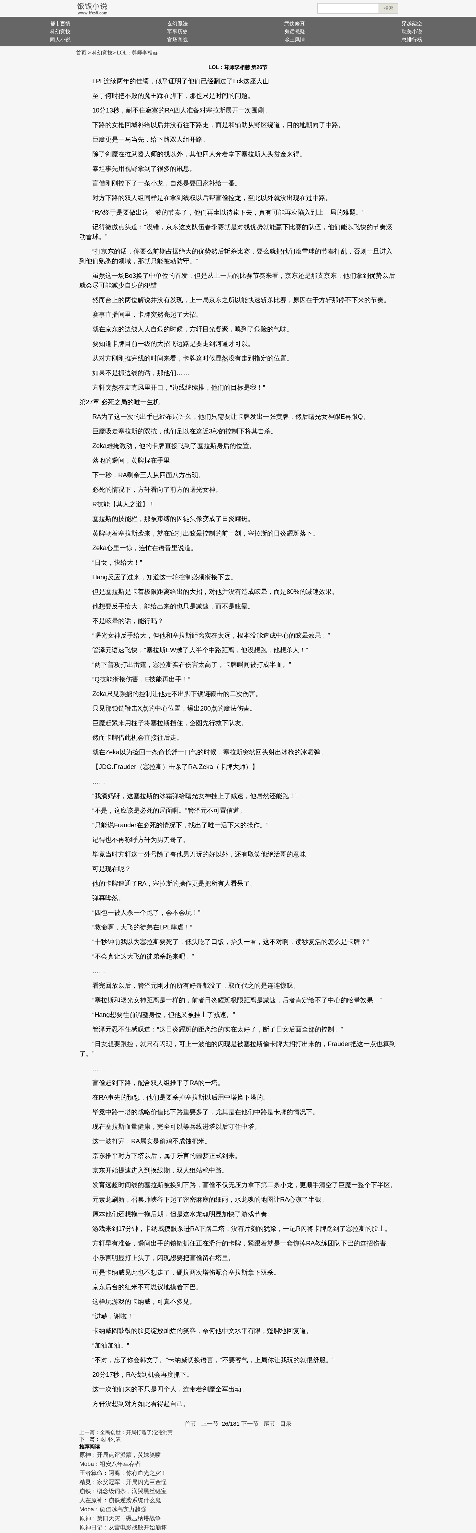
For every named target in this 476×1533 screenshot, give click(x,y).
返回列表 (110, 1439)
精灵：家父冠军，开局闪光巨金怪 (123, 1482)
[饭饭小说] (92, 8)
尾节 (269, 1424)
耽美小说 (412, 31)
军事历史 (177, 31)
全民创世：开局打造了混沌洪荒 (136, 1432)
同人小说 (60, 39)
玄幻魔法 (177, 23)
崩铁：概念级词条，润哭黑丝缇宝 (123, 1491)
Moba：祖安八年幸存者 (110, 1464)
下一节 (250, 1424)
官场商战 (177, 39)
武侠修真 (294, 23)
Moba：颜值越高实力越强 (112, 1509)
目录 (286, 1424)
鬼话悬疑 (294, 31)
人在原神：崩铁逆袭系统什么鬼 (120, 1500)
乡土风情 (294, 39)
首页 (81, 52)
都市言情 (60, 23)
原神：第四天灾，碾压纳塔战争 (120, 1518)
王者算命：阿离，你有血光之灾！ (123, 1473)
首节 (190, 1424)
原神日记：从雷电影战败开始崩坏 (123, 1527)
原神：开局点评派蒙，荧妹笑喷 (120, 1455)
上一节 (210, 1424)
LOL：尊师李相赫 (137, 52)
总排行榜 (412, 39)
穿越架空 (412, 23)
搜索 (388, 8)
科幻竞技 (60, 31)
